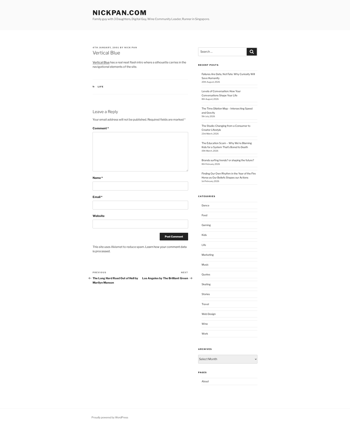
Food (204, 215)
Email (97, 197)
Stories (206, 294)
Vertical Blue (101, 62)
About (205, 381)
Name (98, 178)
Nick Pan (130, 47)
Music (205, 264)
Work (205, 333)
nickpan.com (120, 13)
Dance (205, 205)
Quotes (206, 274)
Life (101, 86)
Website (98, 216)
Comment (101, 128)
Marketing (208, 254)
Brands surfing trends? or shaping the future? (228, 160)
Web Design (209, 313)
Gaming (206, 225)
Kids (204, 234)
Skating (206, 284)
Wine (205, 323)
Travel (205, 304)
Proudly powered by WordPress (110, 417)
